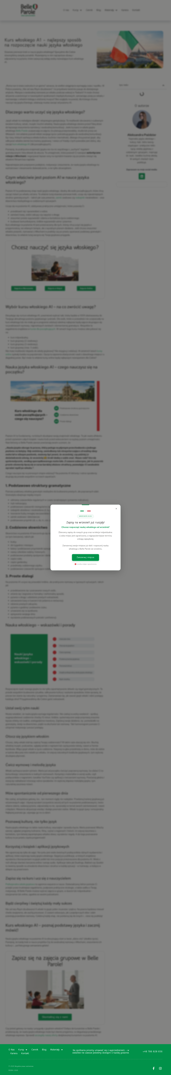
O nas (12, 1049)
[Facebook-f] (154, 1068)
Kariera (13, 1053)
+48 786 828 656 (152, 1051)
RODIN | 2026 (13, 1070)
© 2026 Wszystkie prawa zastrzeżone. (21, 1066)
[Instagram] (160, 1068)
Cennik (34, 1049)
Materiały (54, 1049)
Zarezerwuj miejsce (85, 557)
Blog (44, 1049)
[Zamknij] (116, 508)
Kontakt (25, 1053)
